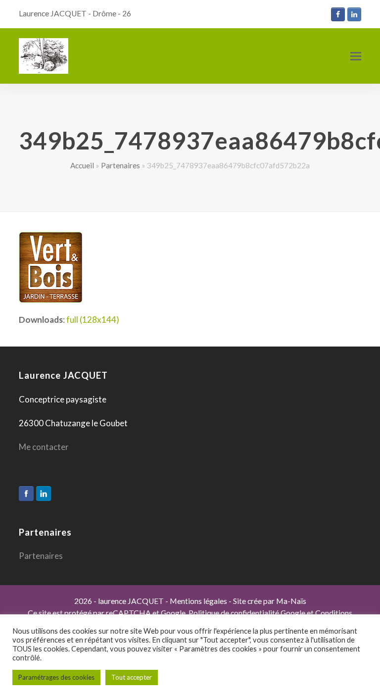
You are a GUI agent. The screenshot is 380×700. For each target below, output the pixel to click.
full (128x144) (92, 319)
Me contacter (44, 447)
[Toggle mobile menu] (355, 56)
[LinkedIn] (43, 493)
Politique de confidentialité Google (247, 612)
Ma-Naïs (291, 601)
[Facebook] (26, 493)
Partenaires (120, 165)
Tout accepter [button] (131, 677)
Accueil (82, 165)
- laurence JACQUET (128, 601)
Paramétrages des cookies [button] (56, 677)
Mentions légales (198, 601)
